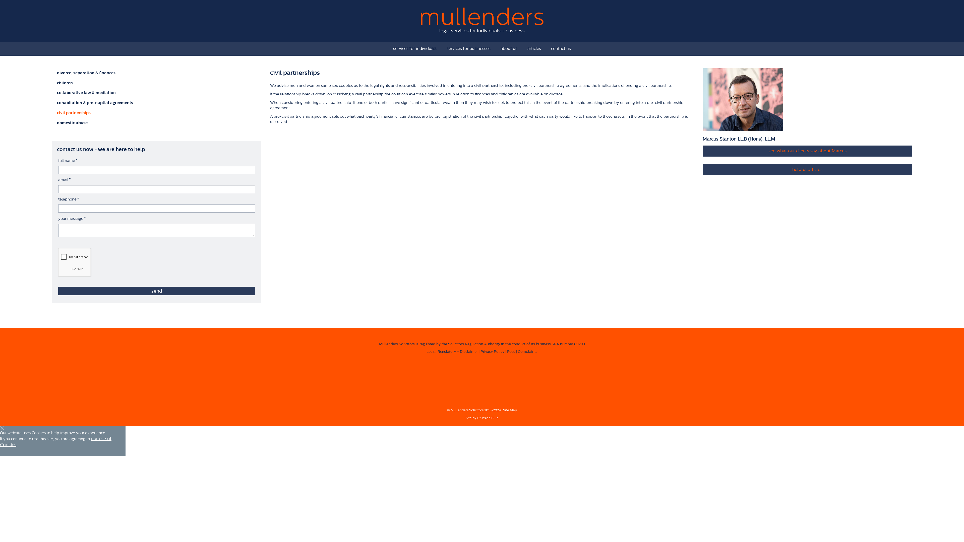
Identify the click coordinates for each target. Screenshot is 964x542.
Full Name (68, 161)
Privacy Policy (492, 352)
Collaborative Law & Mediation (86, 93)
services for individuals (415, 49)
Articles (534, 49)
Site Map (510, 410)
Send (156, 291)
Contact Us (561, 49)
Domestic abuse (72, 123)
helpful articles (807, 169)
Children (65, 83)
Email (64, 180)
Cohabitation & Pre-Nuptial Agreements (95, 103)
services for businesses (469, 49)
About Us (509, 49)
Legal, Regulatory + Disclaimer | (453, 352)
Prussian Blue (488, 418)
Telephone (68, 199)
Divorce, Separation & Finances (86, 73)
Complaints (527, 352)
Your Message (72, 219)
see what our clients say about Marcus (807, 151)
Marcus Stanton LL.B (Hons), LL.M (739, 139)
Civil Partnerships (74, 113)
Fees (511, 352)
